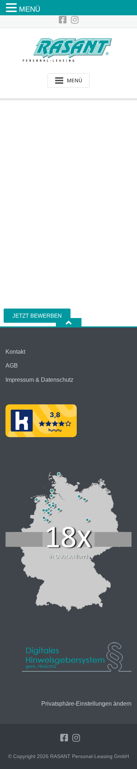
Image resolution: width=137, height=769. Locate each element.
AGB (11, 365)
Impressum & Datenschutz (39, 380)
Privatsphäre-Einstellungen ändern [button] (86, 704)
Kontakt (15, 352)
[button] (12, 8)
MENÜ (29, 9)
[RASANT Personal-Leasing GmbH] (68, 49)
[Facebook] (62, 19)
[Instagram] (75, 19)
